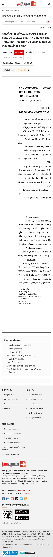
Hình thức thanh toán (12, 433)
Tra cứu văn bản (35, 395)
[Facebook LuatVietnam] (3, 499)
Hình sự (10, 352)
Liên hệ (7, 408)
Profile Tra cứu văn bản (13, 404)
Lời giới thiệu (9, 395)
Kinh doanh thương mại (17, 355)
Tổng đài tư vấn (35, 417)
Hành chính (12, 359)
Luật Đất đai (39, 544)
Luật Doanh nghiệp (26, 544)
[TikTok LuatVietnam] (16, 499)
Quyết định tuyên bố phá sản (19, 366)
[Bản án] (26, 3)
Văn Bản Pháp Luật (9, 544)
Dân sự (10, 349)
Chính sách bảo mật (12, 443)
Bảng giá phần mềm (12, 429)
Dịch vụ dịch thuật (36, 408)
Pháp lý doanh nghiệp (37, 404)
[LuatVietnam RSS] (25, 499)
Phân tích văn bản (36, 399)
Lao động (11, 362)
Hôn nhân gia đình (15, 345)
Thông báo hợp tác (11, 454)
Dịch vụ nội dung (35, 413)
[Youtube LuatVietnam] (12, 499)
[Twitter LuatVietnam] (21, 499)
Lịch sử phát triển (11, 399)
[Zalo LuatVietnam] (7, 499)
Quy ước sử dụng (11, 438)
